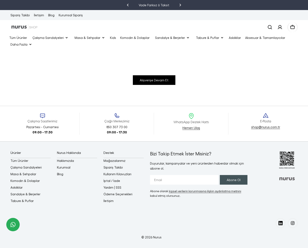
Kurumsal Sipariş (71, 15)
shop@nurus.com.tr (265, 127)
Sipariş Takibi (20, 15)
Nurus (157, 237)
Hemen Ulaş (191, 128)
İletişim (39, 15)
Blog (51, 15)
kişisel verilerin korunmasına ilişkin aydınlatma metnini (205, 191)
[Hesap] (279, 27)
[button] (127, 5)
